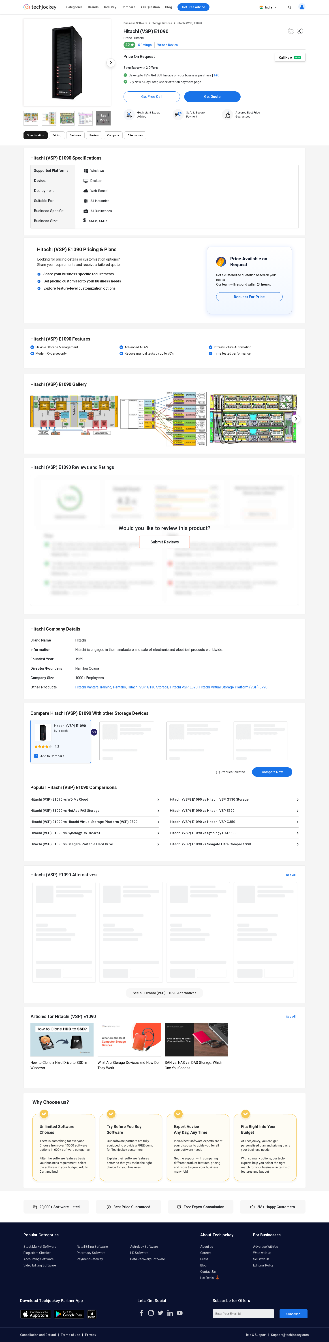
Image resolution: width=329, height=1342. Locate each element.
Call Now (286, 57)
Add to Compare (52, 756)
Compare (128, 7)
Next (110, 62)
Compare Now (272, 772)
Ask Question (150, 7)
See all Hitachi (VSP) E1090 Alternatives (164, 993)
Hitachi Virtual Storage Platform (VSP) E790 (233, 687)
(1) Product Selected (230, 772)
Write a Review (167, 45)
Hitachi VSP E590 (184, 687)
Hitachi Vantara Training (93, 687)
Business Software (135, 23)
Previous (23, 62)
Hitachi (139, 38)
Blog (168, 7)
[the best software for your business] (40, 9)
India (268, 7)
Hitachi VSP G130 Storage (148, 687)
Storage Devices (162, 23)
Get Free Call (151, 97)
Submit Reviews (164, 542)
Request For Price (249, 297)
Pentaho (119, 687)
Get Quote (212, 97)
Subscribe (293, 1314)
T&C (216, 75)
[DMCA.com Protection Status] (91, 1317)
